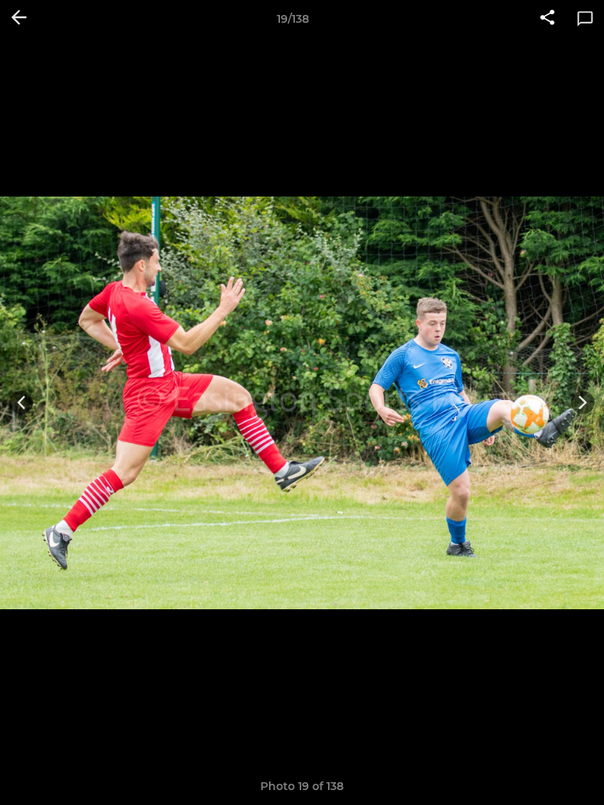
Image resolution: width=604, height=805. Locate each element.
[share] (547, 19)
